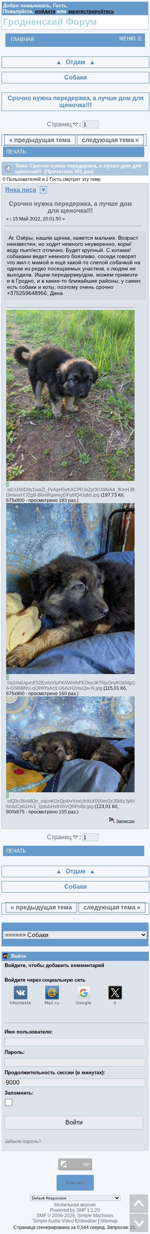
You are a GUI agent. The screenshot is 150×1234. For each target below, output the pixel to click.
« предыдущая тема (39, 140)
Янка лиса (20, 190)
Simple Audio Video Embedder (65, 1221)
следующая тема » (110, 140)
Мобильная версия (75, 1204)
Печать (16, 152)
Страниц (60, 124)
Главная (22, 39)
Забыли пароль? (23, 1141)
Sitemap (109, 1221)
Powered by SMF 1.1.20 (75, 1210)
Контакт (75, 1183)
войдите (45, 11)
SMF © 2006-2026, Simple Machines (75, 1215)
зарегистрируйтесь (91, 11)
